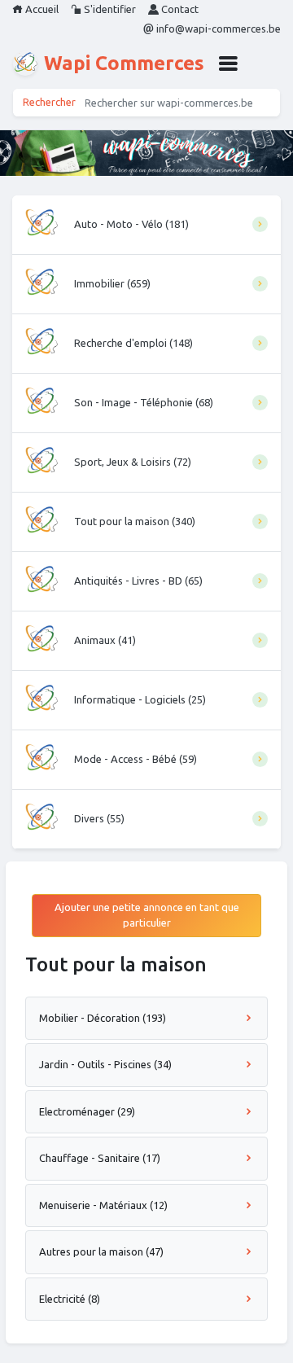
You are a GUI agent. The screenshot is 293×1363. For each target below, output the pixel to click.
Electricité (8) (69, 1298)
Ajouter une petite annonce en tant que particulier (147, 915)
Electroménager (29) (87, 1111)
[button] (227, 63)
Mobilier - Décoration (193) (102, 1017)
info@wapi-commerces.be (217, 28)
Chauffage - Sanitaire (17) (99, 1158)
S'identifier (108, 9)
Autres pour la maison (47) (101, 1251)
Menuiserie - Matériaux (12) (103, 1205)
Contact (179, 9)
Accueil (41, 9)
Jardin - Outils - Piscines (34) (105, 1064)
